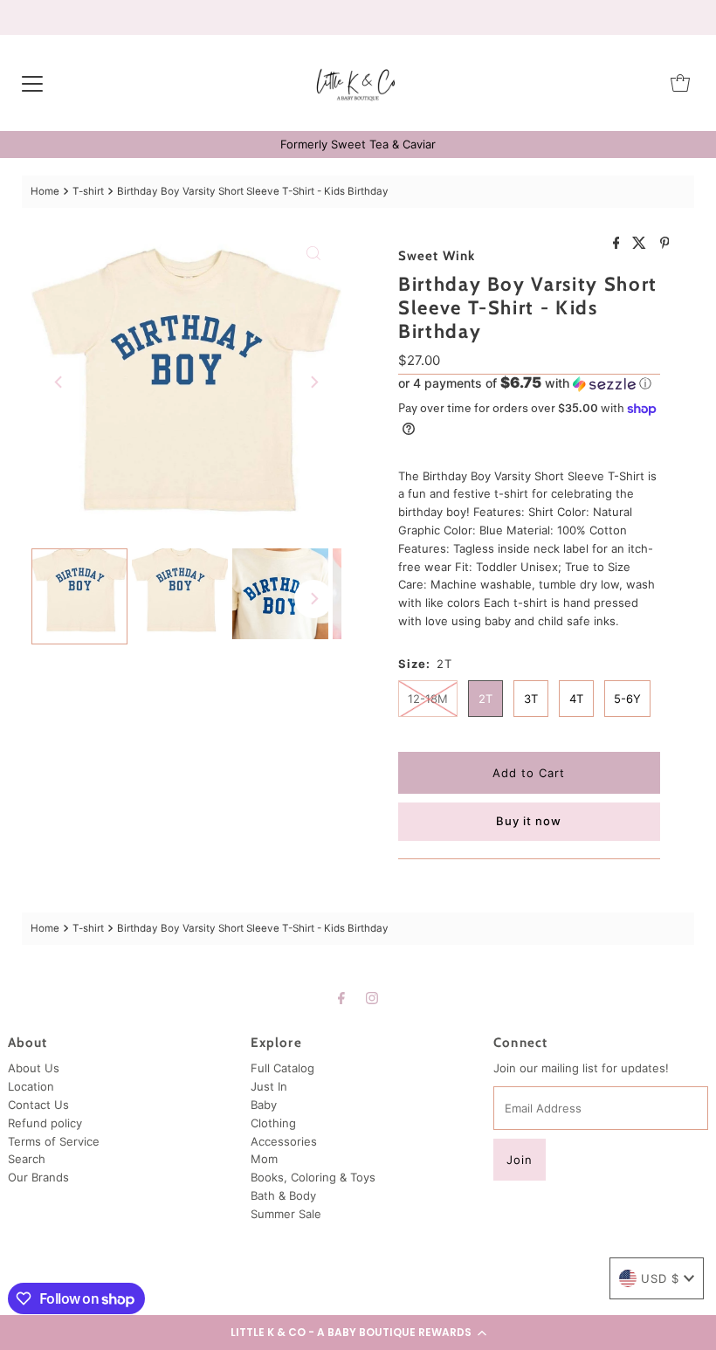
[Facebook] (341, 997)
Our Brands (38, 1177)
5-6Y (627, 699)
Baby (264, 1105)
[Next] (313, 382)
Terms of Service (54, 1141)
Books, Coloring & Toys (313, 1177)
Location (31, 1086)
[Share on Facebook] (618, 243)
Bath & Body (283, 1195)
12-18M (428, 699)
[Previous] (59, 382)
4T (576, 699)
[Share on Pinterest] (665, 243)
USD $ (660, 1278)
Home (45, 191)
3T (531, 699)
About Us (33, 1068)
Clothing (273, 1123)
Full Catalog (282, 1068)
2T (485, 699)
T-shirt (88, 191)
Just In (269, 1086)
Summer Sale (286, 1214)
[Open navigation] (32, 83)
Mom (264, 1159)
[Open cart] (680, 83)
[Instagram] (372, 997)
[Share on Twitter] (641, 243)
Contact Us (38, 1105)
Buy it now (528, 821)
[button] (358, 1332)
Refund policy (45, 1123)
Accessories (284, 1141)
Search (26, 1159)
